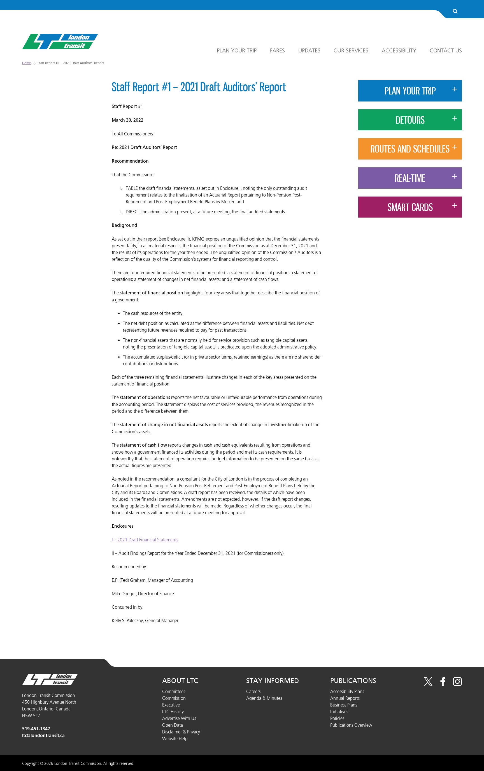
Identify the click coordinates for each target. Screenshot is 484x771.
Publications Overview (351, 725)
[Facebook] (442, 684)
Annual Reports (345, 698)
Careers (253, 691)
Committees (173, 691)
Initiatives (339, 711)
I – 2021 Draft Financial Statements (145, 539)
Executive (171, 704)
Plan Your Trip (237, 50)
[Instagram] (457, 684)
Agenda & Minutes (264, 698)
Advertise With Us (179, 718)
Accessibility (399, 50)
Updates (309, 50)
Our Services (351, 50)
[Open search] (455, 12)
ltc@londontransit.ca (43, 735)
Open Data (172, 725)
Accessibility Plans (347, 691)
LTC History (173, 711)
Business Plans (343, 704)
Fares (277, 50)
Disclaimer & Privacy (181, 731)
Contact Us (446, 50)
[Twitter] (428, 684)
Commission (174, 698)
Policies (337, 718)
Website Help (175, 738)
